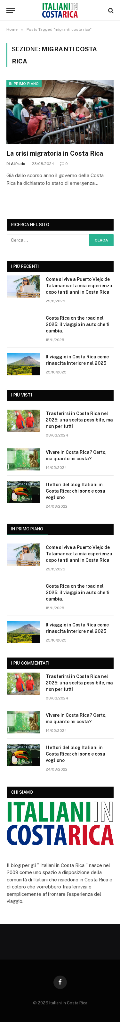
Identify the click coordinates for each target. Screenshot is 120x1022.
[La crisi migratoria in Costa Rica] (60, 112)
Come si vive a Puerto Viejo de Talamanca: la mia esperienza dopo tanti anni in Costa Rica (79, 286)
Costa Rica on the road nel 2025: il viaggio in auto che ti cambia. (77, 324)
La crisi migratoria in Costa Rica (54, 153)
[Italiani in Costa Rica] (59, 10)
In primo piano (24, 84)
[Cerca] (110, 10)
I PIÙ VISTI (21, 395)
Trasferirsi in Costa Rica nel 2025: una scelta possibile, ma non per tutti (79, 420)
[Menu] (10, 10)
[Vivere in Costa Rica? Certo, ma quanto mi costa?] (23, 459)
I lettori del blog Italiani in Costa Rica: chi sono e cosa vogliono (75, 491)
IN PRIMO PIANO (27, 529)
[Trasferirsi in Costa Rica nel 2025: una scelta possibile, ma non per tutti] (23, 421)
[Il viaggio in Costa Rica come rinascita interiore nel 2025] (23, 364)
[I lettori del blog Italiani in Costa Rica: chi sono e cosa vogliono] (23, 492)
